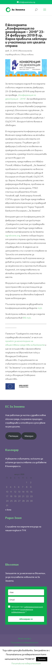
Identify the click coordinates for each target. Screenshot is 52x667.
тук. (40, 308)
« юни (8, 509)
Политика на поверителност (24, 642)
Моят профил (24, 638)
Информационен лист (24, 646)
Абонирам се (26, 619)
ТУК (24, 530)
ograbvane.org (12, 235)
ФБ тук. (27, 317)
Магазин (29, 436)
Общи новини (27, 54)
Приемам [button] (42, 659)
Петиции (13, 436)
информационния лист (33, 607)
